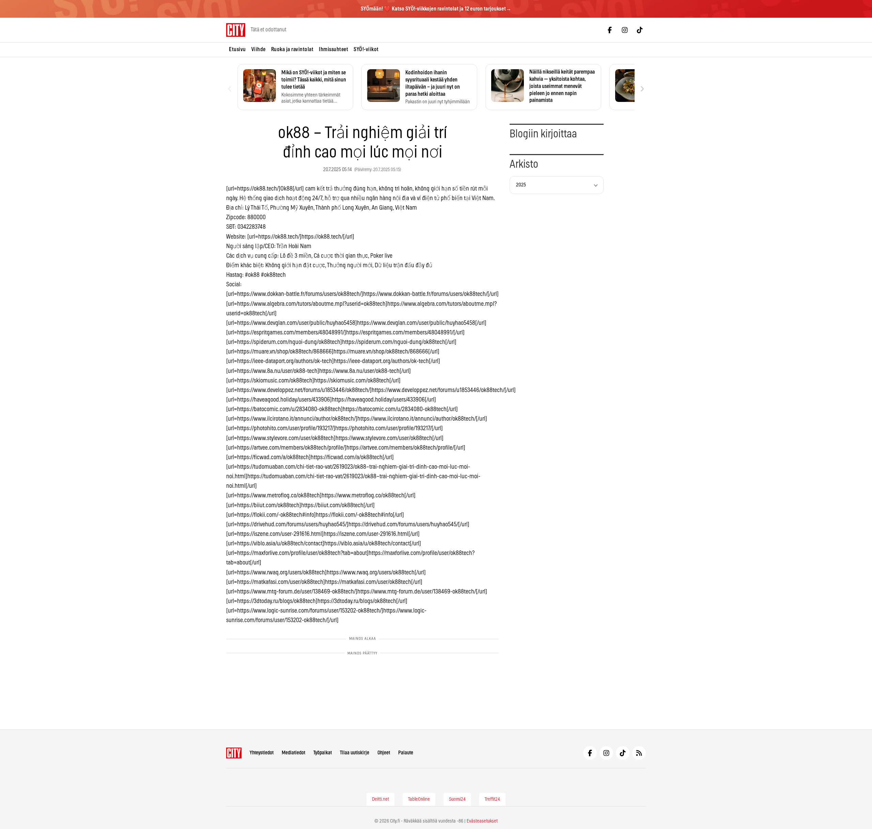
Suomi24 (457, 799)
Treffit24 (492, 799)
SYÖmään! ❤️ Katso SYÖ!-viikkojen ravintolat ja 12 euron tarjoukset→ (436, 9)
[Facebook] (610, 30)
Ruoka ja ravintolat (292, 49)
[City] (234, 753)
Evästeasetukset (482, 821)
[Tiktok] (640, 30)
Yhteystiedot (262, 752)
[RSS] (639, 753)
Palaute (405, 752)
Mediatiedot (293, 752)
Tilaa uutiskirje (354, 752)
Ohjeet (383, 752)
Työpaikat (322, 752)
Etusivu (237, 49)
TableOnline (419, 799)
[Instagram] (625, 30)
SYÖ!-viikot (366, 49)
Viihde (258, 49)
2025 (521, 184)
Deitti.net (380, 799)
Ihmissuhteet (333, 49)
